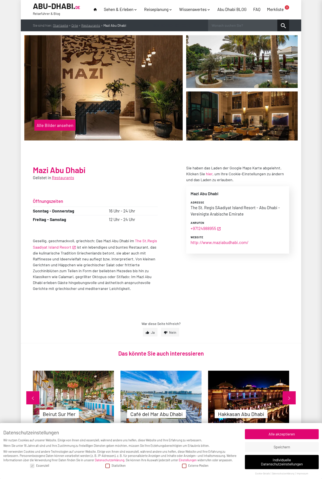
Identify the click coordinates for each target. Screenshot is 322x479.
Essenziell (42, 465)
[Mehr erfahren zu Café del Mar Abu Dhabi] (161, 398)
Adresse (197, 202)
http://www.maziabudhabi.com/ (219, 242)
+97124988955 (203, 228)
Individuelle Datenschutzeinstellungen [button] (282, 462)
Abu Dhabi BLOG (232, 9)
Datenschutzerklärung (109, 460)
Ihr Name (4, 5)
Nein (172, 332)
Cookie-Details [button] (262, 473)
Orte (74, 25)
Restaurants (90, 25)
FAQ (256, 9)
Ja (153, 332)
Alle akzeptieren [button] (282, 434)
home (95, 9)
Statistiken (118, 465)
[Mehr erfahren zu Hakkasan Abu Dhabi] (248, 398)
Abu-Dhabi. (56, 9)
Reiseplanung (156, 9)
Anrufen (197, 223)
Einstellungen (188, 460)
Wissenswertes (193, 9)
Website (197, 237)
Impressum (302, 473)
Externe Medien (198, 465)
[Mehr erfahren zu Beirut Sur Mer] (73, 398)
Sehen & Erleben (118, 9)
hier (209, 173)
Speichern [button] (282, 446)
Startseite (60, 25)
